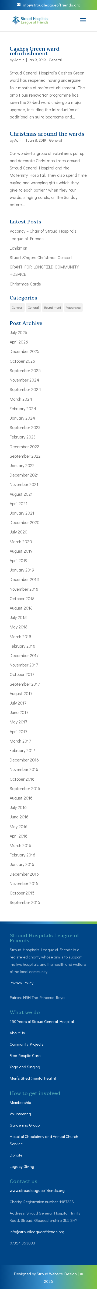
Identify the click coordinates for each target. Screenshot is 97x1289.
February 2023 (23, 437)
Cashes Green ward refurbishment (35, 51)
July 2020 (18, 532)
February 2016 (22, 855)
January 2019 (22, 570)
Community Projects (27, 1044)
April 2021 (18, 503)
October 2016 (22, 779)
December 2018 (24, 579)
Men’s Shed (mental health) (33, 1078)
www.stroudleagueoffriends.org (37, 1190)
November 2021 (24, 484)
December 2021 (24, 475)
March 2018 (20, 636)
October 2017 (22, 674)
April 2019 (18, 560)
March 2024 (21, 399)
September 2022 (25, 456)
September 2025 (25, 370)
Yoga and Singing (25, 1066)
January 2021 (22, 513)
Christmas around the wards (47, 134)
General (55, 59)
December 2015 (24, 874)
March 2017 (20, 741)
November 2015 (24, 883)
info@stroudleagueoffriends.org (37, 1231)
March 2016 (20, 845)
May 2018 (18, 627)
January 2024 (22, 418)
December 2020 (25, 522)
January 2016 (22, 864)
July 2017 (18, 703)
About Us (17, 1032)
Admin (19, 59)
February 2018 (22, 646)
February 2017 (22, 750)
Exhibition (18, 248)
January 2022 (22, 465)
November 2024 (24, 380)
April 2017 (18, 731)
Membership (20, 1102)
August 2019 (21, 551)
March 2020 (21, 541)
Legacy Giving (22, 1166)
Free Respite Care (25, 1055)
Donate (16, 1155)
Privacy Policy (21, 982)
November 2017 (24, 665)
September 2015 (25, 902)
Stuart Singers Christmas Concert (41, 257)
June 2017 (19, 712)
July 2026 (18, 332)
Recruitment (52, 307)
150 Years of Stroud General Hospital (42, 1021)
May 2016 (18, 826)
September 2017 (25, 684)
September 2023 (25, 427)
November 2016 (24, 769)
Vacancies (73, 307)
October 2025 (22, 361)
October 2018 (22, 598)
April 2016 (18, 836)
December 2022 (24, 446)
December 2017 (24, 655)
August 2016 (21, 798)
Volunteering (20, 1113)
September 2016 (25, 788)
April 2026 (19, 342)
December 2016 (24, 760)
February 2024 (23, 408)
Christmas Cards (25, 284)
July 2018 (18, 617)
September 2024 (25, 389)
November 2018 (24, 589)
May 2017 (18, 722)
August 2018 (21, 608)
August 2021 (21, 494)
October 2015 (22, 893)
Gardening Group (25, 1125)
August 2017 (21, 693)
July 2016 (18, 807)
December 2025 (24, 351)
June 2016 (19, 816)
